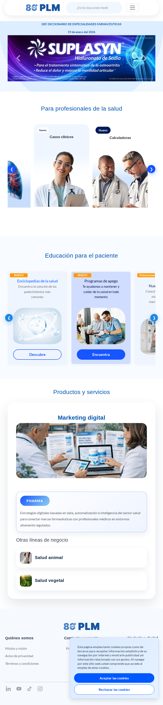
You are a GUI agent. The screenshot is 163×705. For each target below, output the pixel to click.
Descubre (37, 354)
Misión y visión (16, 648)
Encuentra (101, 354)
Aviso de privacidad (19, 656)
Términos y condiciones (22, 663)
